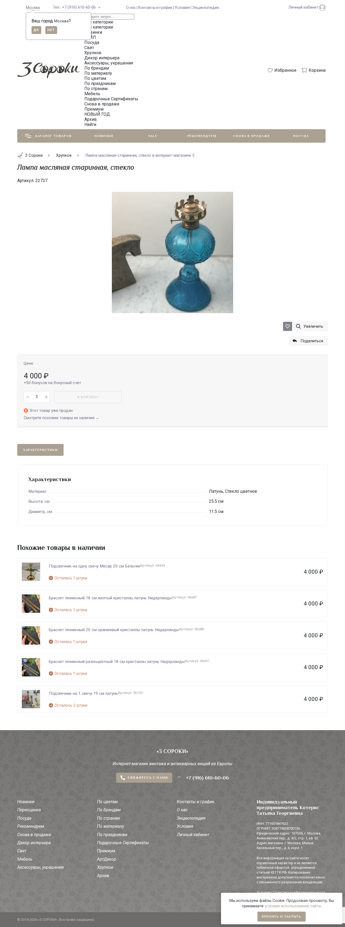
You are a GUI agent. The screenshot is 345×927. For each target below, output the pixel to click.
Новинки (103, 136)
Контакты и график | (156, 7)
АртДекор (106, 859)
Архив (103, 875)
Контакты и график (195, 801)
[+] (46, 397)
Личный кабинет (193, 834)
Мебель (24, 859)
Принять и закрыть (281, 916)
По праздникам (112, 834)
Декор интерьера (34, 842)
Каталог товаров (53, 136)
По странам (108, 818)
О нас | (132, 7)
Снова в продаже (251, 136)
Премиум (106, 850)
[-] (27, 397)
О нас (182, 809)
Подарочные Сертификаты (123, 842)
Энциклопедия (205, 7)
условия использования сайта (293, 906)
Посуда (301, 136)
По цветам (107, 801)
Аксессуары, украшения (40, 867)
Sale (153, 136)
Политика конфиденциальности (299, 892)
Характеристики (40, 450)
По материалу (110, 826)
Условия (185, 826)
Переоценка (29, 809)
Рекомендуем (201, 136)
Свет (21, 850)
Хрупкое (105, 867)
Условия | (183, 7)
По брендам (109, 809)
